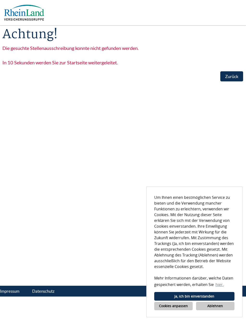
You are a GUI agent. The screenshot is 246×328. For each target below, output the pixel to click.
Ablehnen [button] (215, 306)
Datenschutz (43, 291)
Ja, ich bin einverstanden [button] (194, 296)
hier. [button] (219, 284)
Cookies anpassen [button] (173, 306)
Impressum (9, 291)
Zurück (231, 76)
